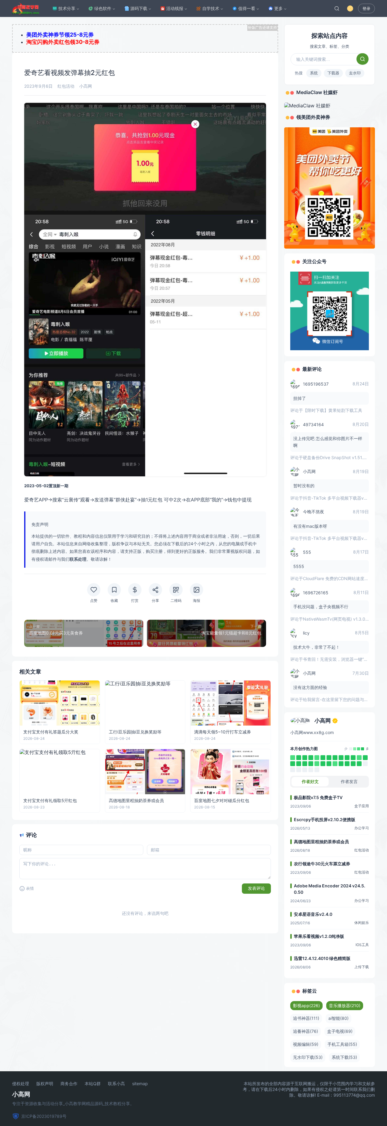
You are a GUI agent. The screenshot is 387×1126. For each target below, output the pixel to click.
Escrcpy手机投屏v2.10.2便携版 (324, 819)
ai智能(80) (338, 1018)
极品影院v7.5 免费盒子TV (318, 797)
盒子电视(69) (340, 1031)
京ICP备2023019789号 (44, 1116)
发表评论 (256, 888)
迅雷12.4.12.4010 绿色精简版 (322, 958)
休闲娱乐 (361, 922)
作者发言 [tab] (349, 781)
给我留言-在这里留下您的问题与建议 (337, 699)
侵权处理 (20, 1083)
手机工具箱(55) (342, 1044)
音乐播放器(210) (344, 1005)
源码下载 (138, 8)
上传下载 (361, 966)
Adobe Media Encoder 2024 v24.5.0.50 (329, 889)
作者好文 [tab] (310, 781)
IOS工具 (362, 944)
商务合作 (68, 1083)
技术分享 (66, 8)
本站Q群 (93, 1083)
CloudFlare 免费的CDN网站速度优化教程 (342, 578)
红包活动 (65, 86)
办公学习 (361, 828)
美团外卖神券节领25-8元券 (60, 34)
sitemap (140, 1083)
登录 (366, 8)
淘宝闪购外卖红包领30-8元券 (62, 42)
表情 (30, 888)
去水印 (355, 72)
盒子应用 (361, 806)
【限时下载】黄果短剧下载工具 (332, 410)
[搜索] (336, 8)
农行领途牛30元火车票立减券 (322, 863)
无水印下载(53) (308, 1057)
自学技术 (210, 8)
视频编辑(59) (305, 1044)
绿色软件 (102, 8)
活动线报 (174, 8)
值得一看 (246, 8)
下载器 (333, 72)
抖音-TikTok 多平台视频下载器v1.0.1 (337, 498)
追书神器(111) (306, 1018)
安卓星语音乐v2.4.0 (313, 914)
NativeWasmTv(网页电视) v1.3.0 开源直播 (343, 619)
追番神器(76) (305, 1031)
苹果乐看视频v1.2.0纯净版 (319, 936)
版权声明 (44, 1083)
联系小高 (116, 1083)
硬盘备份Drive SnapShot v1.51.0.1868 (340, 457)
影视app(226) (306, 1005)
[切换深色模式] (350, 8)
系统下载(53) (344, 1057)
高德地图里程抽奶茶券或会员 (321, 841)
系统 (314, 72)
